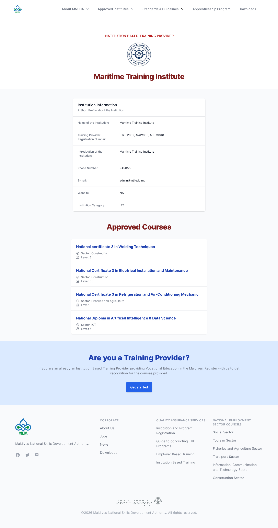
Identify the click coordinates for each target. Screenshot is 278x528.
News (104, 444)
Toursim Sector (224, 440)
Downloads (247, 9)
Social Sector (223, 432)
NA (122, 193)
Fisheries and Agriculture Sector (237, 448)
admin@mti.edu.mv (132, 180)
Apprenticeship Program (211, 9)
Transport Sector (226, 457)
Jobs (103, 436)
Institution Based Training (175, 462)
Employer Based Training (175, 454)
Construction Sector (228, 478)
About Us (107, 428)
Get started (139, 387)
